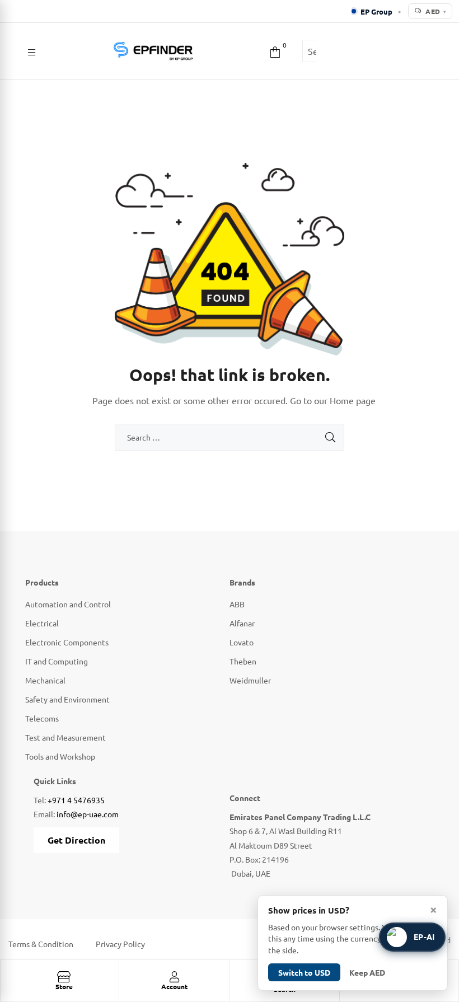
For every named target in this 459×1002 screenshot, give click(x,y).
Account (174, 986)
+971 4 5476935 (76, 800)
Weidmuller (250, 680)
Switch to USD (304, 972)
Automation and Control (68, 604)
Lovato (242, 642)
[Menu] (31, 51)
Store (64, 986)
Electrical (42, 623)
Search (333, 51)
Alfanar (242, 623)
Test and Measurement (65, 737)
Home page (353, 400)
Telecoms (42, 718)
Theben (243, 661)
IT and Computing (56, 661)
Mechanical (45, 680)
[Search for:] (229, 437)
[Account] (174, 976)
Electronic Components (67, 642)
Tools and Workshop (60, 756)
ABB (237, 604)
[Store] (63, 976)
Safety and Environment (67, 699)
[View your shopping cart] (275, 51)
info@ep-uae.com (88, 814)
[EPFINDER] (153, 51)
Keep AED (367, 972)
